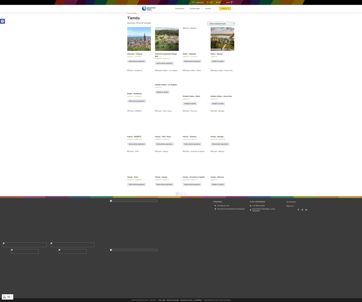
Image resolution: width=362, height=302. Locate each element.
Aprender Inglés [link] (195, 8)
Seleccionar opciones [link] (137, 61)
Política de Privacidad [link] (172, 300)
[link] (2, 21)
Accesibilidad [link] (197, 300)
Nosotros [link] (208, 8)
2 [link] (179, 194)
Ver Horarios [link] (291, 202)
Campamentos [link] (179, 8)
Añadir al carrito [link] (218, 61)
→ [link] (184, 194)
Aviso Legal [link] (161, 300)
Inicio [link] (129, 13)
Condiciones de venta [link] (186, 300)
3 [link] (181, 194)
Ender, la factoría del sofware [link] (222, 300)
